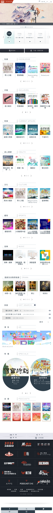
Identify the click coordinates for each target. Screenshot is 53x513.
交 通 (15, 434)
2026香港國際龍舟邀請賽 (33, 232)
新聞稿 (9, 489)
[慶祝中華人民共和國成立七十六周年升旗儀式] (26, 417)
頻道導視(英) (40, 37)
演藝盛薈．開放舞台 (20, 263)
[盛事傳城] (43, 473)
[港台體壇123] (7, 406)
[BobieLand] (26, 339)
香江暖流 (8, 106)
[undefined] (39, 1)
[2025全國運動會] (9, 444)
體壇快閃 (8, 232)
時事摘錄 (20, 106)
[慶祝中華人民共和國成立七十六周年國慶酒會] (17, 417)
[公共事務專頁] (9, 463)
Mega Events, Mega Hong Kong (33, 202)
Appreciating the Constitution (32, 77)
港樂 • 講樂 (8, 263)
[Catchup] (35, 305)
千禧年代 (45, 137)
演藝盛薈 (32, 263)
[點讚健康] (43, 444)
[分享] (37, 434)
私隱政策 (14, 491)
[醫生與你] (26, 406)
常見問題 (41, 489)
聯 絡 (15, 437)
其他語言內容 (35, 491)
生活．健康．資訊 (19, 37)
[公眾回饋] (36, 437)
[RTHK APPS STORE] (9, 482)
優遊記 (32, 168)
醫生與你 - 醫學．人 (8, 169)
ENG (42, 1)
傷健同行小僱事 (45, 107)
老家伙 (45, 293)
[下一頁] (49, 37)
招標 (22, 489)
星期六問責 (8, 137)
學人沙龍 (8, 75)
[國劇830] (26, 454)
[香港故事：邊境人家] (46, 417)
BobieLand (45, 75)
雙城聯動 (20, 75)
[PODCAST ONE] (26, 482)
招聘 (16, 489)
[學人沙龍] (17, 406)
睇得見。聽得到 (33, 107)
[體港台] (26, 444)
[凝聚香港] (46, 406)
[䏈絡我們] (11, 437)
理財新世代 (20, 137)
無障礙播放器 (24, 491)
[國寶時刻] (16, 367)
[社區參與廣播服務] (26, 463)
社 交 (41, 434)
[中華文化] (43, 463)
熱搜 (6, 305)
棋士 (32, 293)
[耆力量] (26, 473)
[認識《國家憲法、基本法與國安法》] (9, 473)
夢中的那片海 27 (29, 37)
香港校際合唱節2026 (45, 263)
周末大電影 (8, 201)
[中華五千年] (43, 482)
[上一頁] (3, 37)
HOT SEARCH (25, 305)
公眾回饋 (41, 438)
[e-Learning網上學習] (43, 454)
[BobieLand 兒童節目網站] (9, 454)
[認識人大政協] (36, 417)
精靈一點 (20, 168)
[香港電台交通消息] (11, 434)
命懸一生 (9, 37)
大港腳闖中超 (20, 232)
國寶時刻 (15, 378)
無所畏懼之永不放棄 (20, 294)
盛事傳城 (45, 201)
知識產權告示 (30, 489)
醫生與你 (45, 168)
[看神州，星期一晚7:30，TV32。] (26, 14)
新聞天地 (32, 137)
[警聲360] (36, 406)
